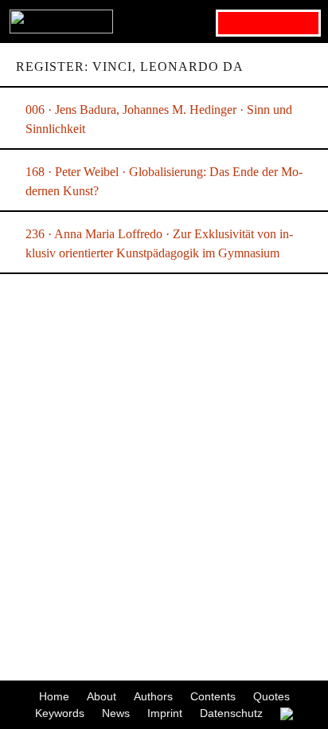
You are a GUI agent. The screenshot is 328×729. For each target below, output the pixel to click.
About (101, 696)
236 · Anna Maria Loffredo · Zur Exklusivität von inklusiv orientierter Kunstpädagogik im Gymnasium (159, 243)
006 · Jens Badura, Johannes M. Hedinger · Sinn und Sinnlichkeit (158, 119)
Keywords (59, 713)
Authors (153, 696)
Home (54, 696)
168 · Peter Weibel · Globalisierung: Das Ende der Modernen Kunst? (164, 181)
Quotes (271, 696)
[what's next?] (164, 21)
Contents (213, 696)
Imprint (164, 713)
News (116, 713)
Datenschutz (231, 713)
